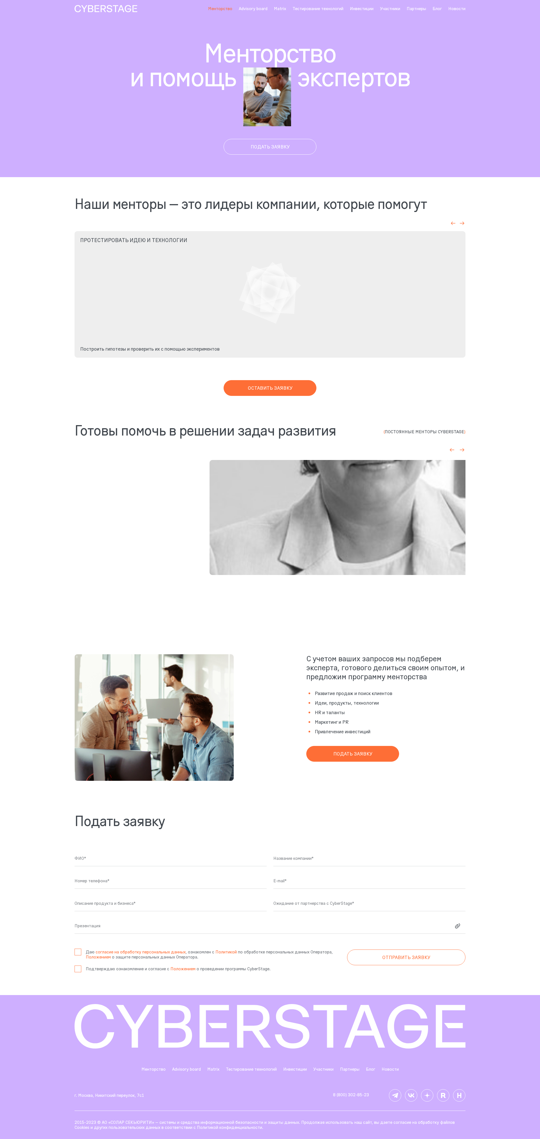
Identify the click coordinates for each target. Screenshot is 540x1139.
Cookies (82, 1127)
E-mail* (280, 880)
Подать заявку (270, 147)
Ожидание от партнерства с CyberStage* (313, 903)
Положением (98, 957)
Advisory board (253, 8)
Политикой (226, 952)
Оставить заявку (270, 388)
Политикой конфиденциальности (229, 1127)
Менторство (153, 1069)
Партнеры (416, 8)
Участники (390, 8)
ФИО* (80, 858)
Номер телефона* (92, 880)
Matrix (280, 8)
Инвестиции (362, 8)
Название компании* (293, 858)
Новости (456, 8)
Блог (437, 8)
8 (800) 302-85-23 (351, 1094)
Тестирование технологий (317, 8)
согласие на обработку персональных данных (141, 952)
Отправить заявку (406, 957)
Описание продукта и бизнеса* (105, 903)
